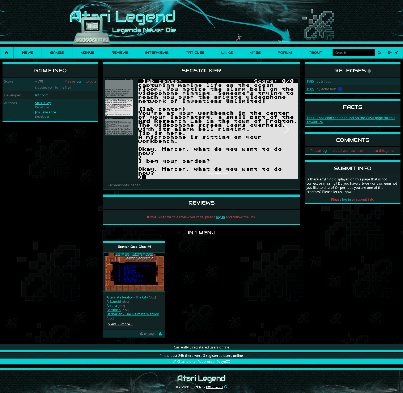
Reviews (119, 52)
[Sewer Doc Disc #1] (134, 271)
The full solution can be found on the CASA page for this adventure (350, 120)
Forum (285, 52)
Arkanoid (114, 301)
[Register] (388, 53)
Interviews (157, 52)
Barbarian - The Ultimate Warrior (133, 314)
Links (227, 52)
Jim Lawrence (45, 112)
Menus (87, 52)
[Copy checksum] (141, 333)
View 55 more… (120, 324)
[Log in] (396, 53)
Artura (112, 305)
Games (57, 52)
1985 (310, 81)
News (27, 52)
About (315, 52)
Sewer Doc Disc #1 (134, 246)
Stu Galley (43, 103)
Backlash (114, 310)
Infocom (41, 95)
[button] (150, 129)
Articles (195, 52)
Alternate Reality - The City (127, 297)
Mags (255, 52)
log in (80, 81)
